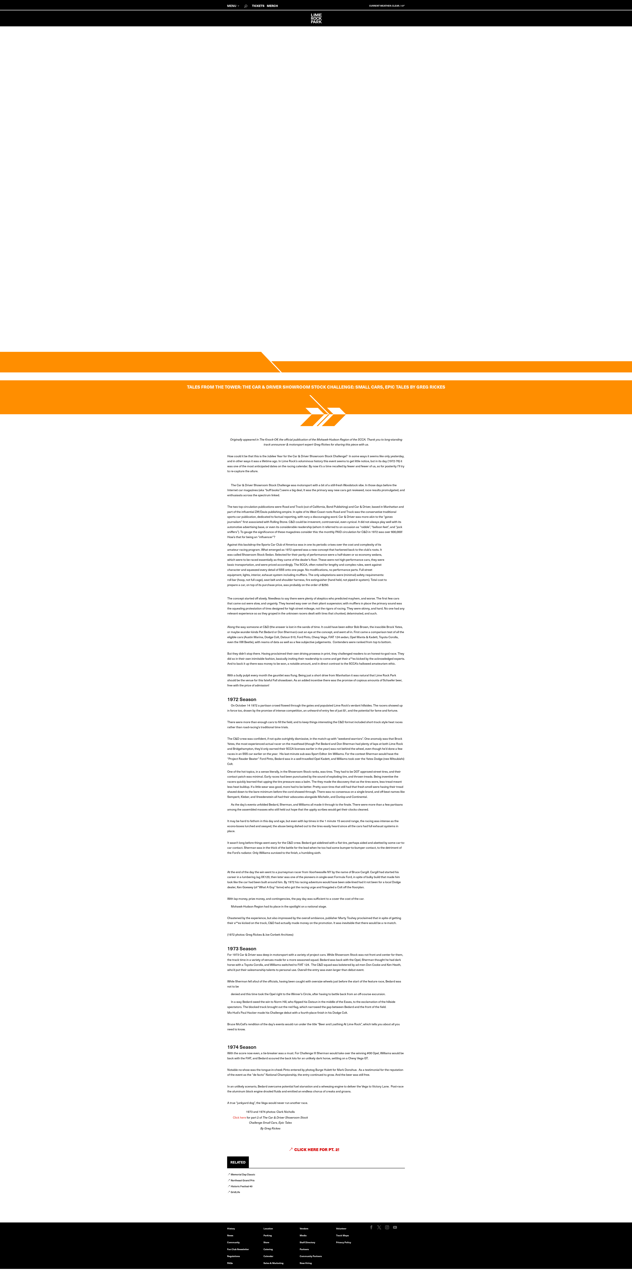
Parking (267, 1235)
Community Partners (311, 1256)
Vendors (304, 1228)
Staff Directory (307, 1242)
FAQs (230, 1263)
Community (233, 1242)
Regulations (233, 1256)
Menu (231, 6)
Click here (239, 1117)
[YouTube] (395, 1227)
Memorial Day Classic (243, 1174)
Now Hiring (306, 1263)
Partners (304, 1249)
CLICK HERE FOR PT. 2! (316, 1149)
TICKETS (258, 6)
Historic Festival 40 (241, 1186)
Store (266, 1242)
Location (268, 1228)
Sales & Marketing (273, 1263)
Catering (268, 1249)
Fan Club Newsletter (238, 1249)
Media (303, 1235)
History (231, 1228)
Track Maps (342, 1235)
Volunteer (341, 1228)
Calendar (268, 1256)
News (230, 1235)
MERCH (272, 6)
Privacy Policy (343, 1242)
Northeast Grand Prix (242, 1180)
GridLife (235, 1192)
